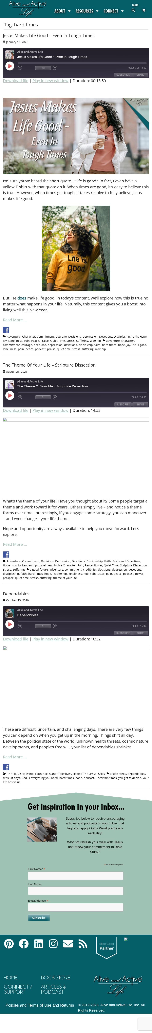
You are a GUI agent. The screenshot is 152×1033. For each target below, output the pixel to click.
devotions (70, 345)
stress (76, 349)
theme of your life (65, 578)
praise (51, 349)
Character (28, 336)
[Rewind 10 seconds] (26, 68)
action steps (118, 774)
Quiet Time (57, 341)
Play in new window (50, 80)
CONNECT (111, 10)
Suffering (82, 341)
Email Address (38, 901)
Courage (61, 336)
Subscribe (123, 74)
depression (55, 345)
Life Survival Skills (93, 774)
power (139, 574)
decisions (40, 345)
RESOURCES (84, 10)
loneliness (9, 349)
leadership (60, 574)
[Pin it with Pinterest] (28, 330)
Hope (143, 336)
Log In (135, 4)
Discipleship (122, 336)
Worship (95, 341)
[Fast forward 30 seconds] (60, 68)
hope (121, 345)
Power (98, 565)
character (127, 341)
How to (16, 565)
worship (100, 349)
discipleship (11, 574)
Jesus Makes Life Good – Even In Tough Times (48, 35)
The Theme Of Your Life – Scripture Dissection (49, 365)
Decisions (74, 336)
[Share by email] (43, 330)
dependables (136, 774)
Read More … (15, 320)
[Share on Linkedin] (35, 330)
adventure (113, 341)
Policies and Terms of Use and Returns (40, 1005)
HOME (10, 977)
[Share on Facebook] (6, 330)
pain (21, 349)
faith (97, 345)
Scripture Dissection (133, 565)
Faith (135, 336)
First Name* (36, 869)
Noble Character (65, 565)
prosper (8, 578)
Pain (27, 341)
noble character (94, 574)
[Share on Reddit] (21, 330)
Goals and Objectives (126, 561)
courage (26, 345)
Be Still (11, 774)
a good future (39, 569)
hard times (109, 345)
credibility (89, 569)
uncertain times (106, 778)
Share (140, 74)
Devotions (105, 336)
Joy (5, 341)
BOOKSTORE (55, 977)
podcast (40, 349)
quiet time (64, 349)
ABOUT (59, 10)
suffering (88, 349)
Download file (15, 80)
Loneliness (15, 341)
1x (43, 67)
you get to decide (129, 778)
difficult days (11, 778)
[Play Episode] (13, 66)
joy (128, 345)
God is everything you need (40, 778)
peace (29, 349)
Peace (35, 341)
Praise (45, 341)
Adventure (14, 336)
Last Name (35, 884)
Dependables (16, 594)
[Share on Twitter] (13, 330)
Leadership (29, 565)
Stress (70, 341)
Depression (90, 336)
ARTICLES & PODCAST (53, 989)
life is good (139, 345)
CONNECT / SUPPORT (18, 989)
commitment (11, 345)
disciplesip (86, 345)
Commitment (45, 336)
